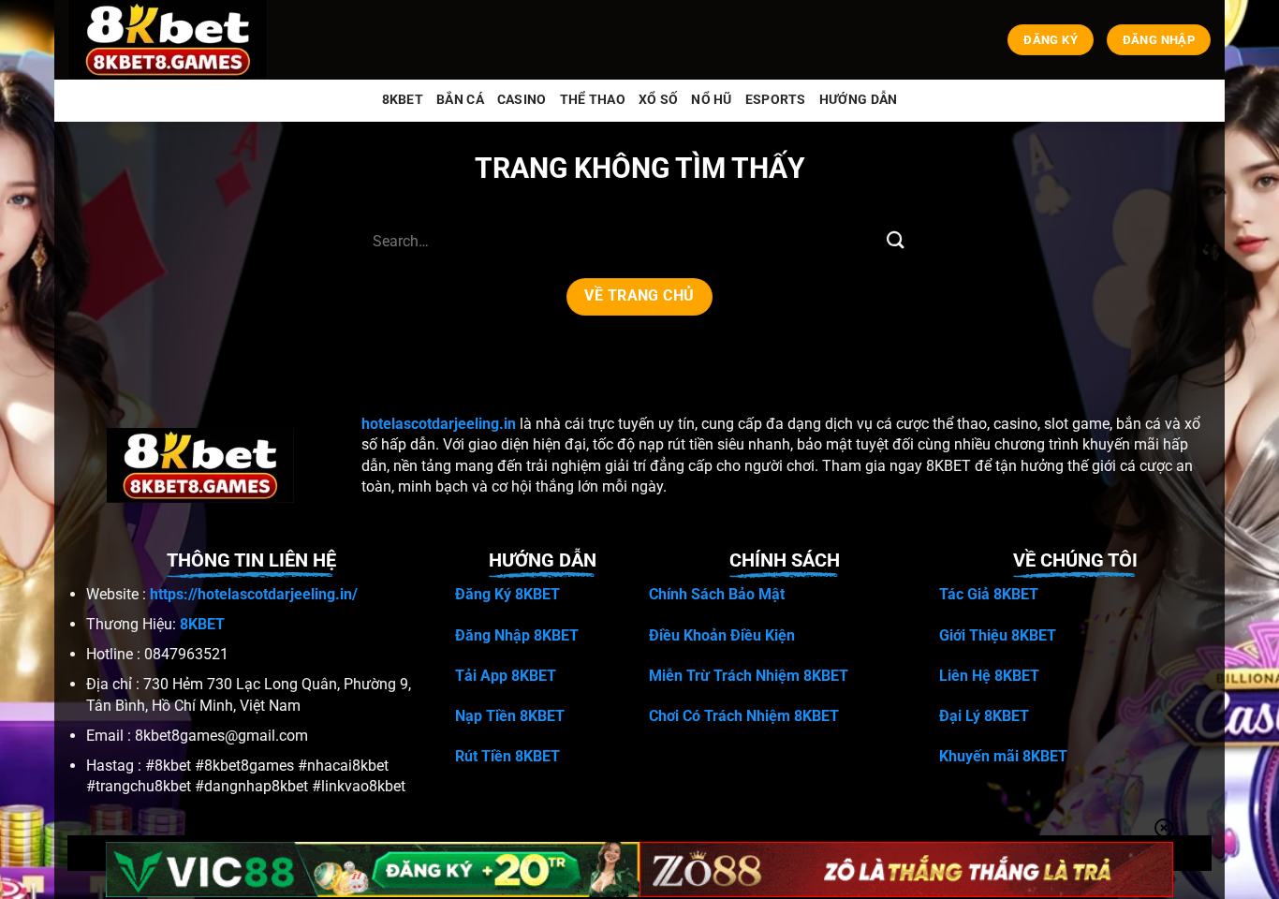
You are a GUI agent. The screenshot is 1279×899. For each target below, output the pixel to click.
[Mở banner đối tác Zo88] (906, 869)
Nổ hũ (711, 100)
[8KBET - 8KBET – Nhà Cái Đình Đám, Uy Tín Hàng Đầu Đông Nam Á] (171, 40)
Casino (522, 100)
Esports (775, 100)
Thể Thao (592, 100)
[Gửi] (895, 241)
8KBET (402, 100)
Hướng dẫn (858, 100)
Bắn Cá (460, 100)
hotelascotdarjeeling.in (438, 424)
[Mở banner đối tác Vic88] (373, 869)
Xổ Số (658, 100)
